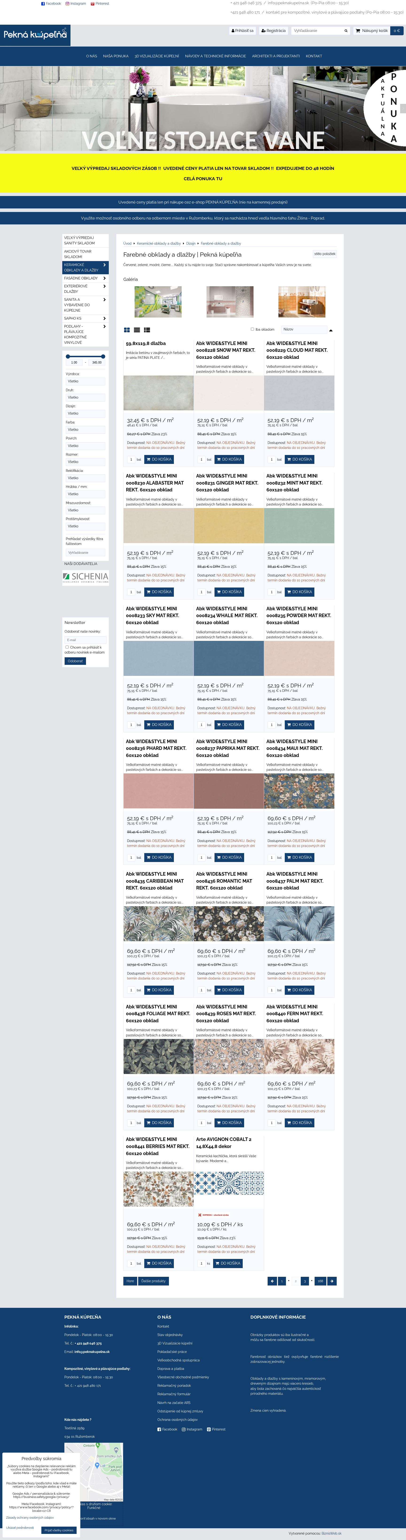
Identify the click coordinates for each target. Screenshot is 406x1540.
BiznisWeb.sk (331, 1533)
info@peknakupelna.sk (92, 1352)
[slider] (68, 356)
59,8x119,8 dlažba (146, 343)
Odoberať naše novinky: (83, 631)
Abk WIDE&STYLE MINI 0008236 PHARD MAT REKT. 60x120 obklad (156, 748)
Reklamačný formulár (174, 1394)
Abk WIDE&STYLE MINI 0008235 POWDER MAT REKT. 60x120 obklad (298, 615)
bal (138, 459)
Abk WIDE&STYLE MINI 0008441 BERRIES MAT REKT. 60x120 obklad (158, 1146)
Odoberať (75, 661)
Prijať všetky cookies (59, 1530)
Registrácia (276, 30)
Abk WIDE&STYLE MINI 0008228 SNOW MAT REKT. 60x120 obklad (225, 350)
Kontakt (314, 56)
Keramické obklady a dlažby (81, 267)
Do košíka (161, 459)
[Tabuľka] (147, 331)
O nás (91, 56)
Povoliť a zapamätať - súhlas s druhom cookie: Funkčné (93, 1504)
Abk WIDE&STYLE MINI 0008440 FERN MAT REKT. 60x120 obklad (294, 1013)
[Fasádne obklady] (203, 150)
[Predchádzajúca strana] (272, 1281)
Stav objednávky (170, 1335)
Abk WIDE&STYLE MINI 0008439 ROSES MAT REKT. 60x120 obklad (226, 1013)
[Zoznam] (137, 331)
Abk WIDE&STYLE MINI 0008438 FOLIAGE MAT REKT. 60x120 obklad (158, 1013)
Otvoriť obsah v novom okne (95, 1518)
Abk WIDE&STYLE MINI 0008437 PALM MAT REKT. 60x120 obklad (295, 881)
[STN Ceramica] (91, 602)
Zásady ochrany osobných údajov (30, 1517)
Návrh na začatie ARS (174, 1403)
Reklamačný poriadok (174, 1385)
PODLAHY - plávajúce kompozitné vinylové (75, 334)
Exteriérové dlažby (75, 289)
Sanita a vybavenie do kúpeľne (77, 305)
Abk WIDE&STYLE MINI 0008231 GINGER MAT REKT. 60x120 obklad (227, 483)
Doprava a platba (170, 1369)
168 (320, 1281)
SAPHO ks (72, 318)
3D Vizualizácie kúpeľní (157, 56)
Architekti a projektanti (276, 56)
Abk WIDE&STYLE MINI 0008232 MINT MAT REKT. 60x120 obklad (294, 483)
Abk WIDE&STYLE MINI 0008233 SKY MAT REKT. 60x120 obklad (152, 615)
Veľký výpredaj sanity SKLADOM (79, 240)
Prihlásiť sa (244, 30)
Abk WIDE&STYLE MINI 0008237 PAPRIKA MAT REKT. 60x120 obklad (228, 748)
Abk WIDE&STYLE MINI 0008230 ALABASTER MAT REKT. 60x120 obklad (154, 483)
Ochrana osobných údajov (177, 1420)
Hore (130, 1281)
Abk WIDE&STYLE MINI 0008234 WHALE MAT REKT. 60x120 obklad (227, 615)
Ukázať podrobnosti (20, 1527)
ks (208, 1263)
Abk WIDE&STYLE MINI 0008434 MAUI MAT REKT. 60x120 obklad (294, 748)
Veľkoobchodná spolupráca (178, 1360)
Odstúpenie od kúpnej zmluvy (180, 1411)
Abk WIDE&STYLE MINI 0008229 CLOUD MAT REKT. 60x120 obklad (297, 350)
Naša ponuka (116, 56)
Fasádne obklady (81, 278)
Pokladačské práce (172, 1352)
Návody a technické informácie (215, 56)
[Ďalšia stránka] (332, 1281)
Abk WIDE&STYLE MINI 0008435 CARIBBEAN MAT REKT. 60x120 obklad (154, 881)
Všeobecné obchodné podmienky (183, 1377)
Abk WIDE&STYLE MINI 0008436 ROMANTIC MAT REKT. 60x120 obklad (224, 881)
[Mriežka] (126, 331)
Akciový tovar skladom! (77, 254)
